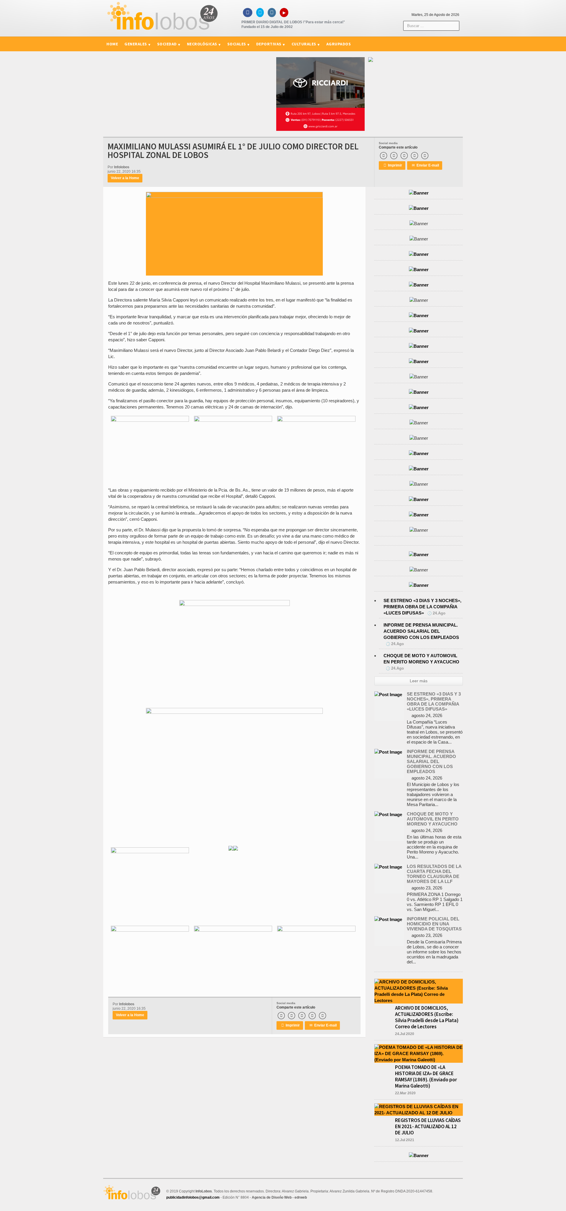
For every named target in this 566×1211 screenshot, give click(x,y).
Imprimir (393, 165)
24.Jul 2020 (404, 1034)
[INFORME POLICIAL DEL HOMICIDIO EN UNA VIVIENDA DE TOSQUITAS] (388, 919)
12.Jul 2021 (404, 1140)
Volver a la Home (125, 178)
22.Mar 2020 (405, 1093)
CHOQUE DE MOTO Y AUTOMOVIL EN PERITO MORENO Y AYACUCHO (433, 818)
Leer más (418, 680)
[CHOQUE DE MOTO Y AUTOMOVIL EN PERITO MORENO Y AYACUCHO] (388, 814)
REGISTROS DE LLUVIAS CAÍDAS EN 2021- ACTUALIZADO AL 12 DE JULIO (428, 1126)
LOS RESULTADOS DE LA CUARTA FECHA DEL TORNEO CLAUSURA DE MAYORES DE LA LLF (434, 874)
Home (112, 44)
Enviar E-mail (425, 165)
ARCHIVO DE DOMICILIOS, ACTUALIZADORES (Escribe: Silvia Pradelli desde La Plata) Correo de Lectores (426, 1017)
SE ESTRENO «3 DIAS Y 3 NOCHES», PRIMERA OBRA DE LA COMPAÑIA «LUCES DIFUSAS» (422, 606)
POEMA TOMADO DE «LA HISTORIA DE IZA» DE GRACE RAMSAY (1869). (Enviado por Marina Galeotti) (426, 1076)
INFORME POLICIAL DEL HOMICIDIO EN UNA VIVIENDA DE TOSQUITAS (434, 923)
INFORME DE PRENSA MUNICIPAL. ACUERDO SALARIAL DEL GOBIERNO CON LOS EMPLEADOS (421, 631)
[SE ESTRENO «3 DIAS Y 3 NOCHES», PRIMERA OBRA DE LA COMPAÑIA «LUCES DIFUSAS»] (388, 694)
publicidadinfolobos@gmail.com (193, 1197)
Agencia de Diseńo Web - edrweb (279, 1197)
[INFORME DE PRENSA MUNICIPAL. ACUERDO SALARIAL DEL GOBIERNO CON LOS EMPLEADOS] (388, 751)
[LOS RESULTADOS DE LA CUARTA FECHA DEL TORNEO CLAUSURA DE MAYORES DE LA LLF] (388, 866)
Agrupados (338, 44)
